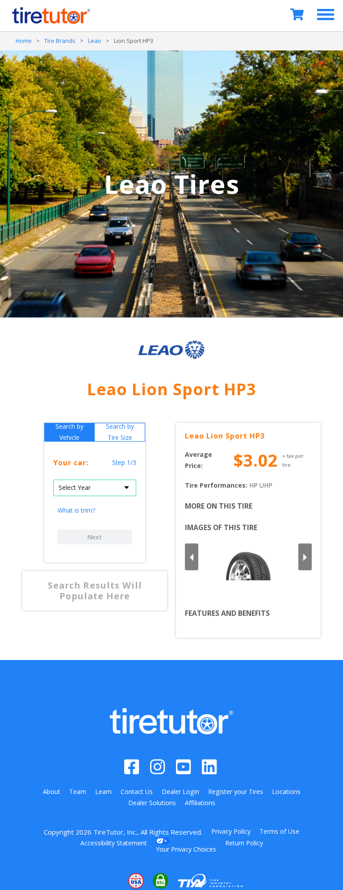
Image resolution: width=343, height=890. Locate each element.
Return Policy (244, 843)
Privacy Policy (231, 831)
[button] (108, 881)
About (51, 791)
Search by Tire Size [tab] (120, 432)
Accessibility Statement (113, 843)
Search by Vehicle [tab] (69, 432)
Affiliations (200, 802)
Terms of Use (279, 831)
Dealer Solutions (152, 802)
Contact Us (137, 791)
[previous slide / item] (191, 556)
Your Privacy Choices (186, 849)
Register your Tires (235, 791)
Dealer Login (180, 791)
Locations (286, 791)
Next (94, 537)
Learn (103, 791)
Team (77, 791)
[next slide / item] (305, 556)
